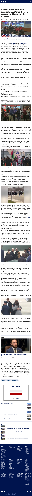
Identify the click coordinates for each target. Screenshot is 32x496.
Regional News (20, 473)
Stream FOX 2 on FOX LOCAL (12, 448)
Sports (10, 459)
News (2, 446)
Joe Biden (6, 19)
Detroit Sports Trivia (19, 449)
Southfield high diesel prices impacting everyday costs (8, 418)
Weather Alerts (27, 449)
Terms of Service (16, 398)
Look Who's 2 (19, 450)
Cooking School (3, 464)
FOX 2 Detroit (2, 19)
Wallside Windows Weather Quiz (3, 475)
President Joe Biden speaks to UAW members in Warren (9, 38)
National (2, 453)
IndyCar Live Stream (27, 480)
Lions (9, 462)
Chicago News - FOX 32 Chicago (20, 475)
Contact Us (26, 461)
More (22, 1)
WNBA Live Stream (27, 486)
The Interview (3, 452)
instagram (29, 491)
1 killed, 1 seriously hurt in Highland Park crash (7, 403)
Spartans (10, 464)
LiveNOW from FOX (11, 449)
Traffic (26, 450)
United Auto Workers (23, 43)
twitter (27, 491)
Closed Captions (27, 468)
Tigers (10, 466)
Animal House (27, 453)
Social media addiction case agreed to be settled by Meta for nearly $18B (10, 407)
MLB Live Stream (27, 478)
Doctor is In (2, 467)
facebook (26, 491)
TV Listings (18, 462)
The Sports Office (11, 460)
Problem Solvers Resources (27, 470)
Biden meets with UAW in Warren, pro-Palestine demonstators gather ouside (12, 122)
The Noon (2, 461)
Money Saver (3, 466)
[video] (29, 404)
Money (10, 473)
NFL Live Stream (27, 475)
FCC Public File (27, 466)
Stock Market (11, 476)
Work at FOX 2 (27, 462)
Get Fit (2, 465)
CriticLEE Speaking (19, 461)
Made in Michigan (3, 450)
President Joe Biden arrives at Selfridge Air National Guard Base (10, 263)
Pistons (10, 465)
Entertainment (20, 459)
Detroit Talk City (3, 449)
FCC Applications (27, 467)
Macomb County (15, 380)
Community (26, 465)
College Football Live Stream (28, 477)
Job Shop (26, 464)
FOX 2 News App (27, 463)
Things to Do (3, 455)
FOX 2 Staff (26, 460)
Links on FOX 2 (3, 468)
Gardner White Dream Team (4, 476)
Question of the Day (19, 448)
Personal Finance (11, 474)
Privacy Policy (17, 397)
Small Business (11, 477)
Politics (2, 457)
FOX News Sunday (3, 456)
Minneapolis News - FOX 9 (19, 478)
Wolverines (10, 463)
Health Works (3, 463)
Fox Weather (26, 452)
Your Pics (18, 446)
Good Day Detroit (3, 460)
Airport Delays (27, 451)
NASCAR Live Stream (28, 479)
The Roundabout (3, 451)
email (30, 491)
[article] (16, 345)
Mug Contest (2, 462)
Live (10, 446)
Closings (26, 447)
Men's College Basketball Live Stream (27, 482)
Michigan (8, 380)
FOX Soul (10, 450)
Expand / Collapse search (30, 1)
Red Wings (10, 467)
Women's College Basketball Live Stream (27, 484)
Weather (26, 446)
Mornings (3, 459)
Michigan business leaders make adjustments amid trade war (9, 414)
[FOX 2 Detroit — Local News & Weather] (3, 2)
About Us (26, 459)
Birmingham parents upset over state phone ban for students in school (17, 431)
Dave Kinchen (3, 18)
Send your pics (19, 447)
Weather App (26, 448)
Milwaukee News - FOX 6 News (19, 476)
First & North (11, 461)
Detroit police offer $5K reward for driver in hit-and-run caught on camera (17, 428)
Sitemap (26, 471)
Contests (18, 463)
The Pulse (2, 448)
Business (2, 454)
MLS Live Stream (27, 487)
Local (1, 447)
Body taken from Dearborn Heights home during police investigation (17, 438)
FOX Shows (18, 460)
